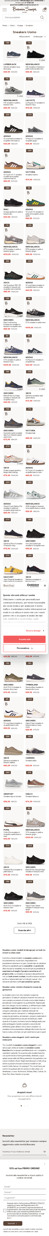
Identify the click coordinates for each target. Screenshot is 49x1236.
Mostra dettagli (33, 631)
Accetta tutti (24, 639)
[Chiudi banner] (45, 585)
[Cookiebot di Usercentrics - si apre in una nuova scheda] (29, 585)
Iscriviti (11, 1223)
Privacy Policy (37, 1203)
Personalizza (23, 648)
